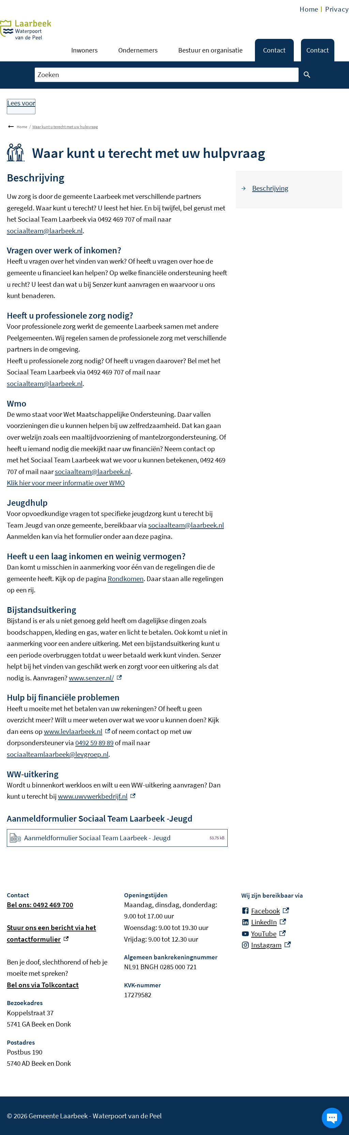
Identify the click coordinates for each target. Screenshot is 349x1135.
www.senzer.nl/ (95, 677)
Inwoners (84, 50)
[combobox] (167, 75)
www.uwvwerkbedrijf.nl (96, 796)
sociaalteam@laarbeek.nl (44, 230)
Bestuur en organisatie (210, 50)
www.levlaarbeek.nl (77, 731)
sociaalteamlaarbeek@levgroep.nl (57, 754)
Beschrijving (270, 188)
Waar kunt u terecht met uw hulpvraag (65, 126)
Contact (274, 50)
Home (309, 9)
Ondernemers (137, 50)
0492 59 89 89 (94, 742)
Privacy (337, 9)
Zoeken (307, 75)
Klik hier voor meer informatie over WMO (66, 482)
